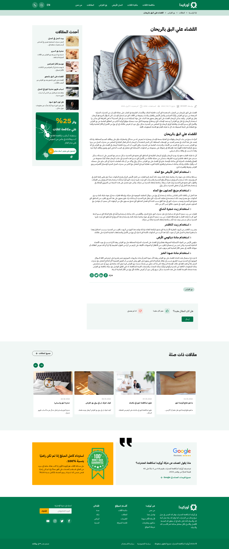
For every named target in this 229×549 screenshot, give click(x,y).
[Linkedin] (101, 275)
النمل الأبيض (117, 5)
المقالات (90, 5)
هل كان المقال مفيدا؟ (183, 311)
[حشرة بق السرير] (57, 54)
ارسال (187, 319)
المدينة (96, 522)
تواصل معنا (151, 514)
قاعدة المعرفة (122, 522)
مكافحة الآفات (149, 5)
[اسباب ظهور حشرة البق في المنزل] (57, 92)
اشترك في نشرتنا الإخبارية (63, 505)
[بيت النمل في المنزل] (57, 41)
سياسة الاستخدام (127, 543)
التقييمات (124, 518)
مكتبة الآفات (122, 510)
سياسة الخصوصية (144, 543)
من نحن (78, 5)
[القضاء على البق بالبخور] (57, 79)
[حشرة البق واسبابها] (53, 394)
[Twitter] (96, 275)
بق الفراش (103, 5)
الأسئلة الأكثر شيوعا (148, 518)
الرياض (96, 518)
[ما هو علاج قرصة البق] (176, 392)
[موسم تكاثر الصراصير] (57, 67)
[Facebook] (106, 275)
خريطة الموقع (150, 527)
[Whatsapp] (92, 275)
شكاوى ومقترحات (148, 522)
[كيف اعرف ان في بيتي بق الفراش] (94, 392)
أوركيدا (121, 121)
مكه (97, 514)
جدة (97, 510)
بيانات (35, 543)
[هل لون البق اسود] (57, 105)
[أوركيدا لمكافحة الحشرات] (188, 5)
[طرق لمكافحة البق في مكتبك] (135, 394)
